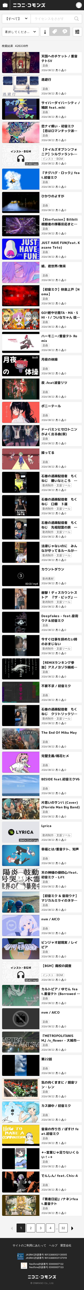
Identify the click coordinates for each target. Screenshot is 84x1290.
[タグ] (54, 31)
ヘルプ (53, 1245)
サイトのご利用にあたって (29, 1245)
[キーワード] (65, 31)
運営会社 (65, 1245)
